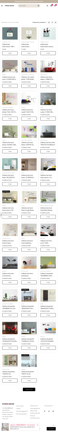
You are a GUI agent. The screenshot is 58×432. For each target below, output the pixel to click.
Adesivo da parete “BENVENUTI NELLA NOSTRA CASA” (47, 308)
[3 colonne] (55, 22)
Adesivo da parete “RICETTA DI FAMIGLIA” (27, 374)
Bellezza (42, 238)
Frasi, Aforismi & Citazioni (8, 173)
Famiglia (23, 336)
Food (41, 107)
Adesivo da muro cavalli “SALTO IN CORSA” (27, 112)
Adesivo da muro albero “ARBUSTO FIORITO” (46, 79)
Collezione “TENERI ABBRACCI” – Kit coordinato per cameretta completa (23, 425)
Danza (4, 140)
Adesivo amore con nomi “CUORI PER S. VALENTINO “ (9, 79)
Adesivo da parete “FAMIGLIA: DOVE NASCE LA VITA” (27, 341)
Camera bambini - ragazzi (27, 42)
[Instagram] (49, 411)
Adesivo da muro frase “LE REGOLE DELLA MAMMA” (27, 177)
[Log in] (47, 6)
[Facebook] (44, 411)
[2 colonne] (52, 22)
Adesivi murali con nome (27, 74)
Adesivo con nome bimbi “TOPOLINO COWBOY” (27, 79)
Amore (4, 74)
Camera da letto (6, 42)
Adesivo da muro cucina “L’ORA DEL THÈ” (46, 112)
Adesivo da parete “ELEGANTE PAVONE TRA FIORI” (9, 341)
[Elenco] (49, 22)
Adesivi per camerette (7, 107)
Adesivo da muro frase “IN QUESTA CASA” (8, 177)
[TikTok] (53, 411)
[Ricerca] (38, 5)
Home (22, 304)
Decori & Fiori (43, 74)
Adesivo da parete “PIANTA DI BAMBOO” (8, 374)
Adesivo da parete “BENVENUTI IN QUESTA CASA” (27, 308)
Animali (23, 107)
